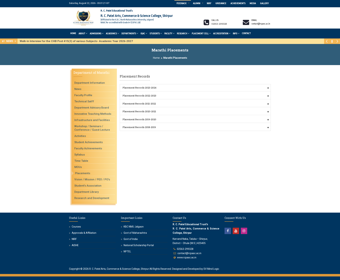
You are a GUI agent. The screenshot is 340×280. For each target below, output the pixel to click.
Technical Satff (84, 101)
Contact (246, 33)
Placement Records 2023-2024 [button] (139, 87)
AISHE (75, 245)
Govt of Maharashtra (135, 232)
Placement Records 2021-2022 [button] (139, 103)
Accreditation (220, 33)
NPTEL (127, 251)
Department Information (89, 82)
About (82, 33)
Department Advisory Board (91, 107)
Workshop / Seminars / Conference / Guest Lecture (92, 128)
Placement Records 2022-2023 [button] (139, 95)
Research (182, 33)
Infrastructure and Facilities (92, 120)
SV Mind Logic (211, 268)
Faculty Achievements (88, 148)
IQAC (143, 33)
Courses (76, 226)
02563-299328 (185, 249)
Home (73, 33)
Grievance (221, 3)
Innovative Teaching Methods (92, 113)
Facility (168, 33)
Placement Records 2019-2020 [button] (139, 119)
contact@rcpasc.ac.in (189, 253)
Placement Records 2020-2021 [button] (139, 111)
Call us (215, 20)
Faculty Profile (83, 95)
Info (235, 33)
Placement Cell (200, 33)
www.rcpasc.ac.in (186, 257)
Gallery (264, 3)
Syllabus (79, 154)
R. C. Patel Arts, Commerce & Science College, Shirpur (119, 268)
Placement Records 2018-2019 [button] (139, 127)
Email (254, 20)
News (77, 89)
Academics (111, 33)
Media (253, 3)
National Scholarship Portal (139, 245)
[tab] (195, 87)
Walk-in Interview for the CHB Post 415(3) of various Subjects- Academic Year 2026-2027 (77, 41)
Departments (128, 33)
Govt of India (131, 239)
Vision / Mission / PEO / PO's (92, 179)
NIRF (209, 3)
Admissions (95, 33)
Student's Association (87, 185)
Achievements (238, 3)
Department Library (86, 191)
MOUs (78, 167)
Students (155, 33)
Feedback (181, 3)
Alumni (196, 3)
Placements (82, 173)
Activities (80, 136)
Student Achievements (88, 142)
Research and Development (91, 198)
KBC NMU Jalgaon (134, 226)
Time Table (81, 160)
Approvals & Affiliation (84, 232)
